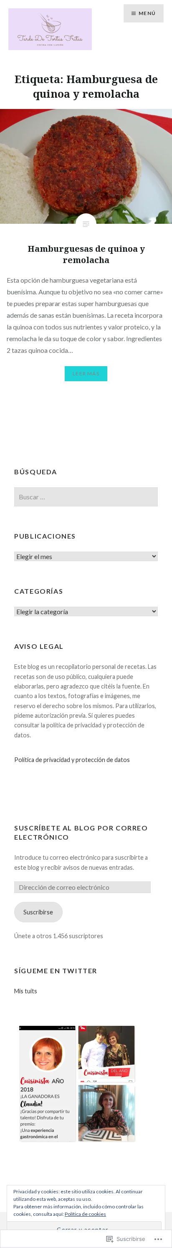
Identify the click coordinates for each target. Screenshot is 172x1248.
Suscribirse (38, 912)
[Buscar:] (86, 497)
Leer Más (86, 373)
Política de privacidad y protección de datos (72, 759)
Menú (147, 13)
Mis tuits (25, 991)
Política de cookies (85, 1214)
